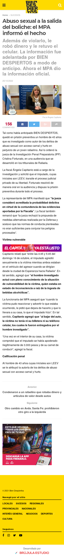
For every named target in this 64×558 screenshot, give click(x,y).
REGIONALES (37, 503)
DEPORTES (47, 513)
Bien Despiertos (17, 490)
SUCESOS (15, 15)
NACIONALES (29, 508)
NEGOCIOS (32, 513)
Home (5, 15)
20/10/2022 (7, 80)
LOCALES (7, 503)
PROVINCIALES (10, 508)
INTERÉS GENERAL (12, 513)
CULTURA (7, 518)
